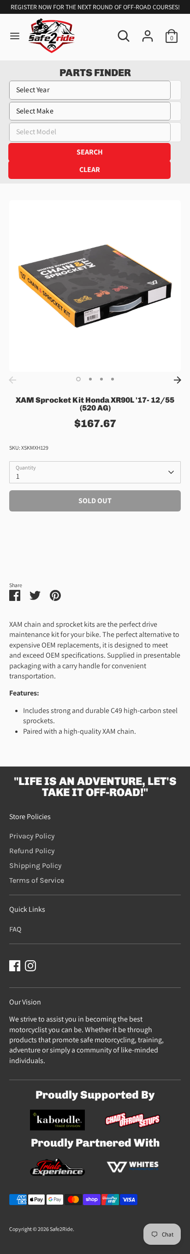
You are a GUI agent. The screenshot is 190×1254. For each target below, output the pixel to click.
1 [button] (78, 379)
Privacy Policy (31, 836)
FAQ (15, 929)
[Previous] (12, 380)
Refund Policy (31, 850)
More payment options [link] (95, 551)
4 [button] (112, 379)
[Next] (177, 380)
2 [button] (90, 379)
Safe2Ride (61, 1228)
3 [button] (101, 379)
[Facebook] (14, 965)
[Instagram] (30, 965)
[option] (95, 286)
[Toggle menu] (15, 36)
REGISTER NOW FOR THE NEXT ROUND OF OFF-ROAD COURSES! (95, 7)
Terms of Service (36, 880)
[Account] (147, 31)
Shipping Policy (35, 865)
